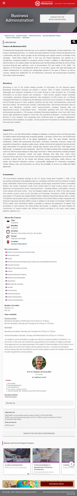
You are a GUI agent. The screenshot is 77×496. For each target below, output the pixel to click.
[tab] (39, 403)
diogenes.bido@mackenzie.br (14, 385)
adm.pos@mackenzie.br (13, 387)
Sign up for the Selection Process (57, 18)
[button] (29, 473)
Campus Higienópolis (19, 244)
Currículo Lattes (40, 377)
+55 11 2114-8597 (11, 383)
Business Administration (20, 18)
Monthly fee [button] (10, 403)
